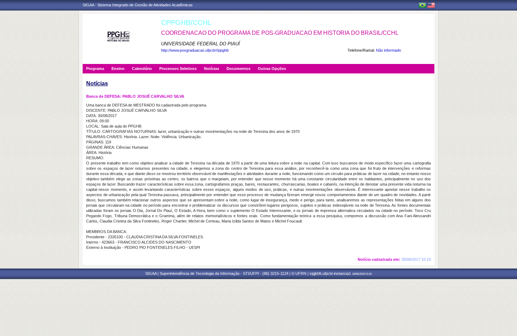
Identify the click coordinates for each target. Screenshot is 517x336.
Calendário (142, 68)
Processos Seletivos (178, 68)
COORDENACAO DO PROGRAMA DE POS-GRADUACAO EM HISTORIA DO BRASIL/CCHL (279, 33)
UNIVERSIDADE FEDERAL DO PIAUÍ (200, 43)
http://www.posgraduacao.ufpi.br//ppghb (195, 50)
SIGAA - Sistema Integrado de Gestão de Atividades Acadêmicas (138, 5)
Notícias (211, 68)
